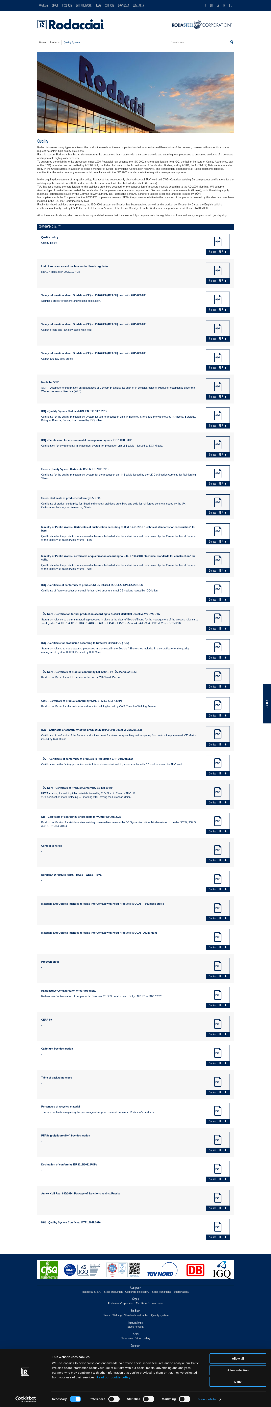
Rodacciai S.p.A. (91, 1291)
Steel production (113, 1291)
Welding (117, 1315)
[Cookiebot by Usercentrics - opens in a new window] (25, 1399)
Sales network (135, 1326)
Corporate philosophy (137, 1291)
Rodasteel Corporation (120, 1303)
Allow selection (238, 1370)
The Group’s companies (149, 1303)
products (55, 42)
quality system (72, 42)
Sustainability (181, 1291)
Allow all (238, 1358)
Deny (237, 1381)
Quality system (160, 1315)
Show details (207, 1399)
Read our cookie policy (113, 1377)
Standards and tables (136, 1315)
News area (127, 1338)
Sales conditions (161, 1291)
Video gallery (143, 1338)
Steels (106, 1315)
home (42, 42)
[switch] (114, 1399)
